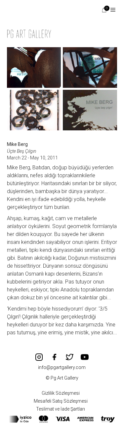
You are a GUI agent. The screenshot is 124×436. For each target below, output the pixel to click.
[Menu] (110, 10)
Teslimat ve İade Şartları (60, 409)
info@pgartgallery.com (62, 367)
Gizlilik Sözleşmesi (61, 393)
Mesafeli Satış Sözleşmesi (61, 401)
